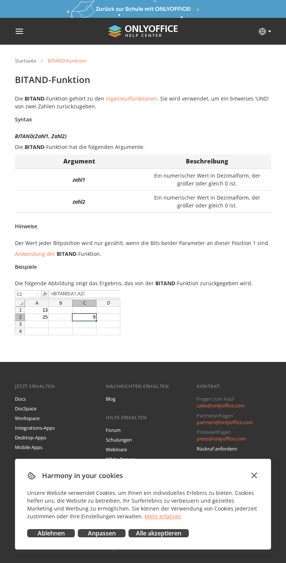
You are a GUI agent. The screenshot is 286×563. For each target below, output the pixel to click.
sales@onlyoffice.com (221, 405)
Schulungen (119, 439)
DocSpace (25, 408)
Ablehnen (51, 533)
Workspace (27, 418)
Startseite (25, 60)
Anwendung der (35, 253)
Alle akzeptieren (158, 533)
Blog (110, 398)
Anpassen (102, 533)
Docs (20, 398)
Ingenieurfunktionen (131, 98)
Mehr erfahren (162, 516)
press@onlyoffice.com (221, 438)
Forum (113, 430)
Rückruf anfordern (217, 448)
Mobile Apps (28, 447)
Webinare (116, 449)
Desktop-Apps (30, 437)
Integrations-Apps (35, 427)
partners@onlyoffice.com (225, 422)
